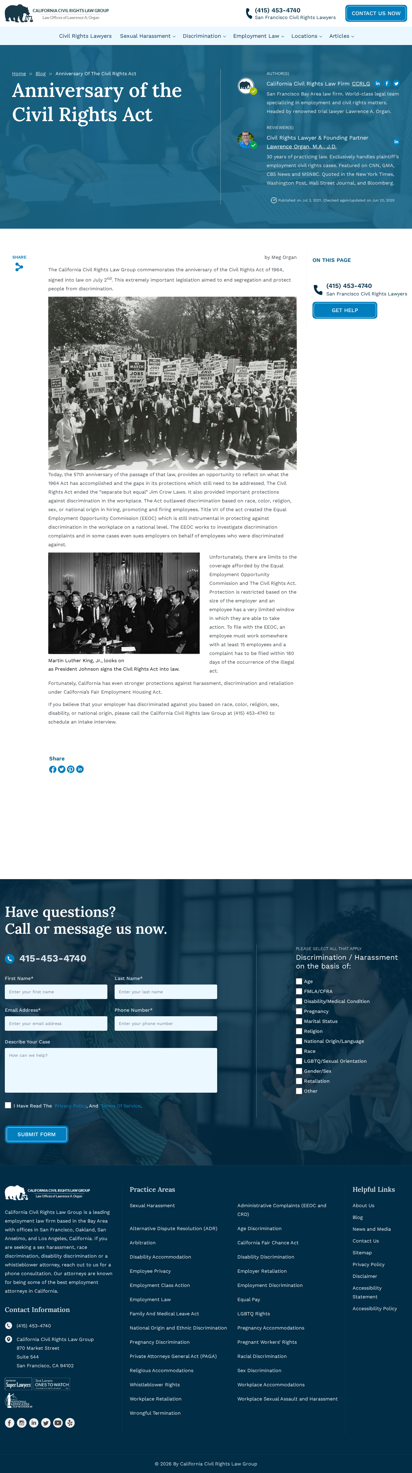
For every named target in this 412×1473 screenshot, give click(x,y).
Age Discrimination (259, 1228)
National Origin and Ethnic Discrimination (178, 1328)
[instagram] (22, 1423)
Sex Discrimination (259, 1370)
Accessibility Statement (367, 1292)
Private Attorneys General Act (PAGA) (173, 1356)
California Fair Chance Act (268, 1243)
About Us (363, 1205)
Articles (339, 36)
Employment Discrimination (270, 1285)
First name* (19, 978)
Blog (41, 73)
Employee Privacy (150, 1271)
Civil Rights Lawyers (85, 36)
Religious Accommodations (161, 1370)
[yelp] (70, 1423)
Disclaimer (365, 1276)
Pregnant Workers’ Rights (267, 1342)
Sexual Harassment (145, 36)
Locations (304, 36)
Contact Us (366, 1241)
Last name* (129, 978)
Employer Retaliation (262, 1271)
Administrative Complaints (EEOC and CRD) (281, 1210)
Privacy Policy (71, 1106)
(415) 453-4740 (277, 10)
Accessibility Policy (375, 1308)
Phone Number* (134, 1010)
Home (19, 73)
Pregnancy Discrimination (160, 1342)
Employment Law (256, 36)
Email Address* (23, 1010)
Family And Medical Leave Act (164, 1314)
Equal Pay (248, 1299)
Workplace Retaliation (156, 1399)
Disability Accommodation (160, 1257)
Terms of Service (121, 1106)
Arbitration (143, 1243)
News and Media (372, 1229)
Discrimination (202, 36)
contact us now (376, 13)
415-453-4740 (53, 958)
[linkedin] (34, 1423)
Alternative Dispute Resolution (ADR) (173, 1228)
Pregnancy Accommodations (270, 1328)
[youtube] (58, 1423)
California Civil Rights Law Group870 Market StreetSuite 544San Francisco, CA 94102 (55, 1352)
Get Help (345, 310)
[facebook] (9, 1423)
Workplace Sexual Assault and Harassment (287, 1399)
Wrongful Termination (155, 1413)
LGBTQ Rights (253, 1314)
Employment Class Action (160, 1285)
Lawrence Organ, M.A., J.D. (302, 146)
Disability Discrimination (265, 1257)
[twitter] (46, 1423)
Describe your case (27, 1042)
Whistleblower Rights (155, 1385)
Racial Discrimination (262, 1356)
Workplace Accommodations (271, 1385)
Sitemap (362, 1252)
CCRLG (361, 83)
